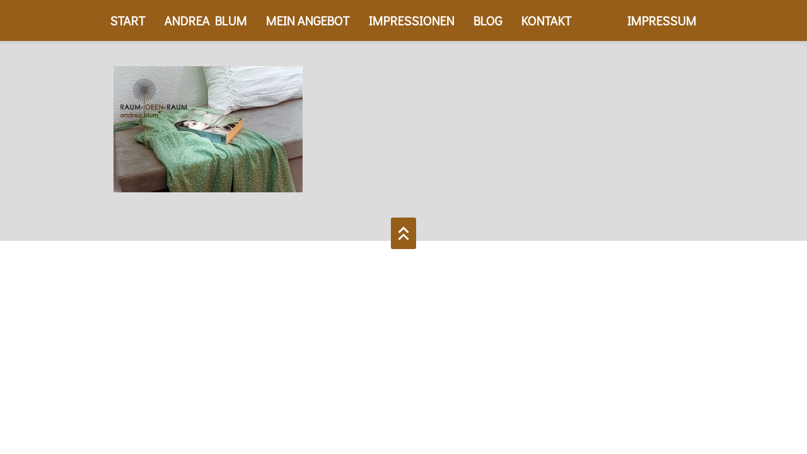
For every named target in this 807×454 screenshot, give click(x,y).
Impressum (662, 20)
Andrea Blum (206, 20)
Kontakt (546, 20)
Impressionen (412, 20)
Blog (487, 20)
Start (128, 20)
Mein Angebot (308, 20)
